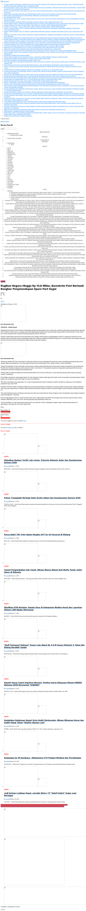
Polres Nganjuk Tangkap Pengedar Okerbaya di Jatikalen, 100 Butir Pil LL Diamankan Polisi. (33, 69)
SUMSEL (10, 187)
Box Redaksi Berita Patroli (12, 17)
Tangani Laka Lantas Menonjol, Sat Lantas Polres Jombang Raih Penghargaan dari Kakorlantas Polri (36, 84)
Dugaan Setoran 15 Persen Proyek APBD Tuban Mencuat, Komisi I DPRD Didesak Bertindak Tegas (35, 25)
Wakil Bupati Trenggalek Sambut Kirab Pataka (19, 111)
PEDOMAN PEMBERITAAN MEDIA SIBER (16, 55)
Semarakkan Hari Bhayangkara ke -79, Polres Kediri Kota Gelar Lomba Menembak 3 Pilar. (33, 79)
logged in (10, 427)
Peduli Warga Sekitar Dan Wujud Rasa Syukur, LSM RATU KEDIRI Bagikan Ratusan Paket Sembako (36, 57)
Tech (12, 144)
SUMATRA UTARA (13, 184)
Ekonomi (45, 136)
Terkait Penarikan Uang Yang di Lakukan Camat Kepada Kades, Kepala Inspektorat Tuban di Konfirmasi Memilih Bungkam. (44, 98)
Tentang (10, 191)
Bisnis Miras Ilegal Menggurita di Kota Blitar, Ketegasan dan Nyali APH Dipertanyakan (31, 15)
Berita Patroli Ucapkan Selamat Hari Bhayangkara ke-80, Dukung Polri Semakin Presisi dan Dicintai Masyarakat (40, 14)
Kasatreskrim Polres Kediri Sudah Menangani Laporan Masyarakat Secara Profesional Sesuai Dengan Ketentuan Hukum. (43, 38)
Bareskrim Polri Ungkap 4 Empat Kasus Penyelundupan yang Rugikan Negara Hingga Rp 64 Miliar (32, 806)
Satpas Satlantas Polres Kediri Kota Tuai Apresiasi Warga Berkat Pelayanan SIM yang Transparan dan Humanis (40, 76)
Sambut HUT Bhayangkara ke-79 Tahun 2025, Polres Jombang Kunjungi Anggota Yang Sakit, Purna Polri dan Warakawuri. (43, 74)
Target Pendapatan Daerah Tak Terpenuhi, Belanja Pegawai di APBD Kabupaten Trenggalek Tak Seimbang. (38, 92)
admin (2, 301)
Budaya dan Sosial (17, 135)
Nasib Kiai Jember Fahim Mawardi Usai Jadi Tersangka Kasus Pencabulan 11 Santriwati (32, 49)
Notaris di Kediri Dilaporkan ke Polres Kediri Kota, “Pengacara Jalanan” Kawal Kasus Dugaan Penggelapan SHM (40, 50)
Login (24, 420)
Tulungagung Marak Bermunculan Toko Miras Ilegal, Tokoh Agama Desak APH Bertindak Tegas (35, 101)
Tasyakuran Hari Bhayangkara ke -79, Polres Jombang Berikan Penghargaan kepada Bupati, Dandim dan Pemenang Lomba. (44, 93)
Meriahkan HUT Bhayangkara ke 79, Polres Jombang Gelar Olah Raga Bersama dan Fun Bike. (34, 47)
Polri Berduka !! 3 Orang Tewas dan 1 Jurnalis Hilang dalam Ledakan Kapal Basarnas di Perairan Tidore (34, 805)
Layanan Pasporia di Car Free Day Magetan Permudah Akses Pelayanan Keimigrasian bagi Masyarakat (37, 44)
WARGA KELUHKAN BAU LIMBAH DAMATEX (18, 116)
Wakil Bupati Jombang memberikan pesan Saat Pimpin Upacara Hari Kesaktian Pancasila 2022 (34, 109)
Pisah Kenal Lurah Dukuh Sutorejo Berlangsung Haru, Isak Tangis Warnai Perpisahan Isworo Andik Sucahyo (39, 65)
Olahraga (45, 141)
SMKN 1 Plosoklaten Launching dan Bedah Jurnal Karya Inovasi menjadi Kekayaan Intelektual (34, 82)
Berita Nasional (45, 132)
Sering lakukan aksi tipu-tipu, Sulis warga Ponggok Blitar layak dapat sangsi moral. (31, 81)
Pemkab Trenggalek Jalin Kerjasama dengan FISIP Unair (22, 60)
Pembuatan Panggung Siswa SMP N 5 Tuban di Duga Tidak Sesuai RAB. (27, 58)
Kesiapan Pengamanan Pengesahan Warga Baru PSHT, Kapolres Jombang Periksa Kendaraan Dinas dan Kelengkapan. (42, 42)
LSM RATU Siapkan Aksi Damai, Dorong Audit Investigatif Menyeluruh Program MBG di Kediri (34, 46)
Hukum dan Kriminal (14, 138)
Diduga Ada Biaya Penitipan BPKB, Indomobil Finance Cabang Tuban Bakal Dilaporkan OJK (33, 22)
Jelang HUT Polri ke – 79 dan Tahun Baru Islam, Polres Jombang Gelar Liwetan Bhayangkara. (34, 26)
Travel (45, 189)
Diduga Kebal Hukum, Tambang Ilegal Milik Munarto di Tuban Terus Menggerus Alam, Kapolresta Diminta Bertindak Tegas (44, 23)
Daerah (44, 146)
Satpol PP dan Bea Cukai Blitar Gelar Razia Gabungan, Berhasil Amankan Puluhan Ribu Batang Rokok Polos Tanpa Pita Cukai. (44, 77)
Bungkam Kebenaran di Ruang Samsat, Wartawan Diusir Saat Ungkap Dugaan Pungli (38, 194)
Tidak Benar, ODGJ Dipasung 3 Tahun (16, 100)
